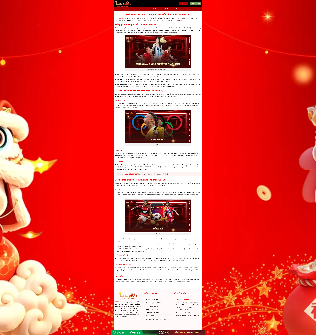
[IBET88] (123, 3)
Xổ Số (166, 9)
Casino (139, 9)
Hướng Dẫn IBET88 (176, 9)
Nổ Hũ (134, 9)
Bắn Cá (160, 9)
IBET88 (127, 9)
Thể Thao (147, 9)
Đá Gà (154, 9)
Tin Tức (188, 9)
